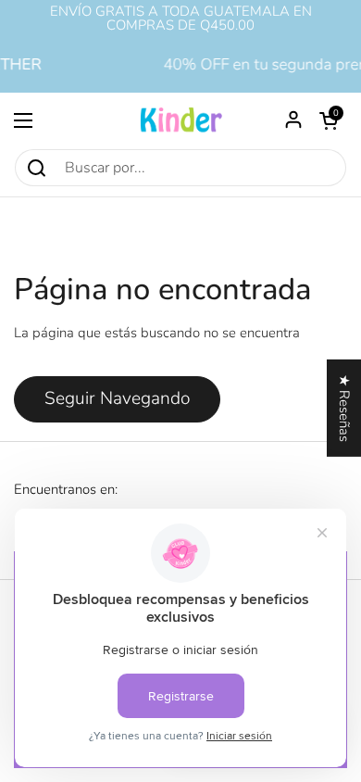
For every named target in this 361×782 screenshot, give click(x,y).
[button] (328, 120)
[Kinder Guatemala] (180, 120)
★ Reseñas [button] (344, 408)
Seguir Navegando (117, 398)
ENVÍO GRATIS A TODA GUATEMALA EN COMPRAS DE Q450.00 (181, 18)
